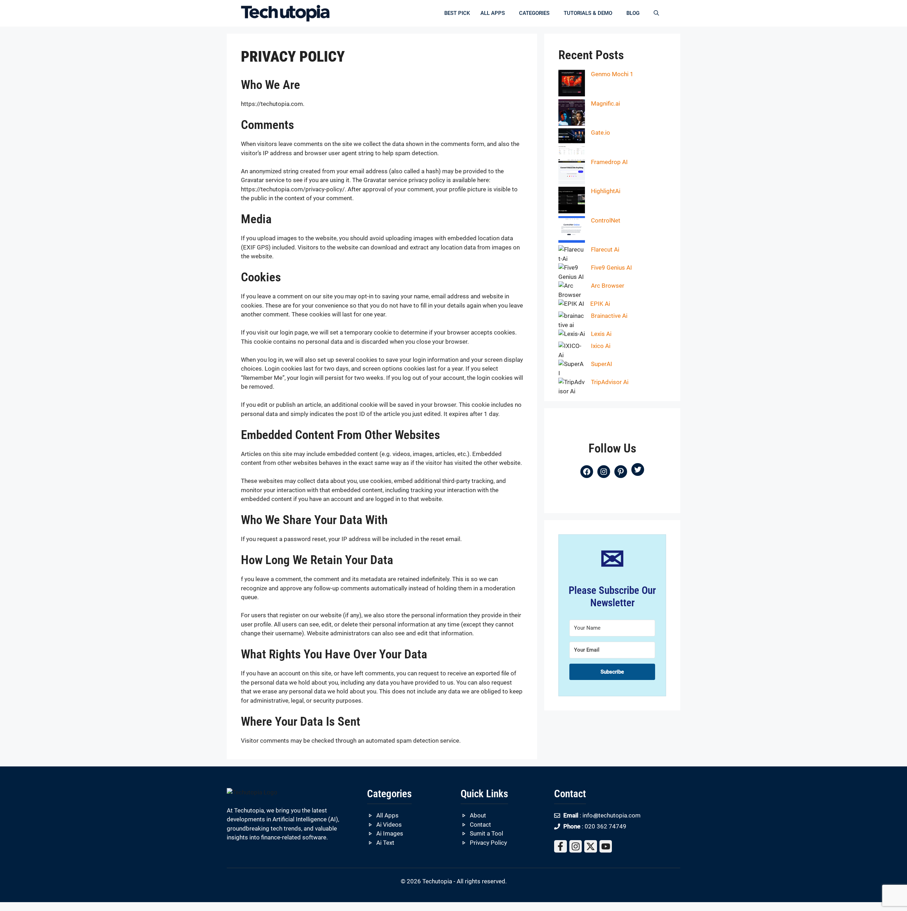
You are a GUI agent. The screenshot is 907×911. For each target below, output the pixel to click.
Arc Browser (607, 285)
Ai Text (385, 842)
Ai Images (389, 833)
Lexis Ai (601, 333)
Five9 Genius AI (611, 267)
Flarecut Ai (605, 249)
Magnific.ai (605, 103)
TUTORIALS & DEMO (588, 13)
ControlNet (605, 220)
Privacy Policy (488, 842)
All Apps (387, 815)
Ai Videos (389, 824)
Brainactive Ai (609, 315)
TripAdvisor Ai (610, 382)
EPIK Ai (600, 303)
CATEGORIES (534, 13)
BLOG (633, 13)
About (478, 815)
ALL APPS (492, 13)
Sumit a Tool (486, 833)
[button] (656, 13)
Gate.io (600, 132)
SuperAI (601, 363)
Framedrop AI (609, 161)
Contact (480, 824)
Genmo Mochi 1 (612, 74)
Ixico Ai (600, 345)
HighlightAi (605, 191)
